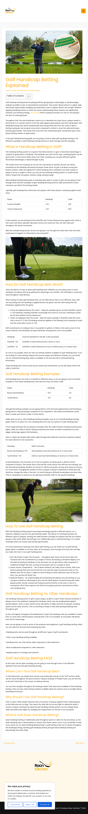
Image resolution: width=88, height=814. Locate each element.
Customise (15, 804)
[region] (30, 796)
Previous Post (9, 743)
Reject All (30, 804)
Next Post (80, 743)
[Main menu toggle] (83, 11)
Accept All (44, 804)
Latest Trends (11, 90)
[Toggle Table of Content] (27, 96)
